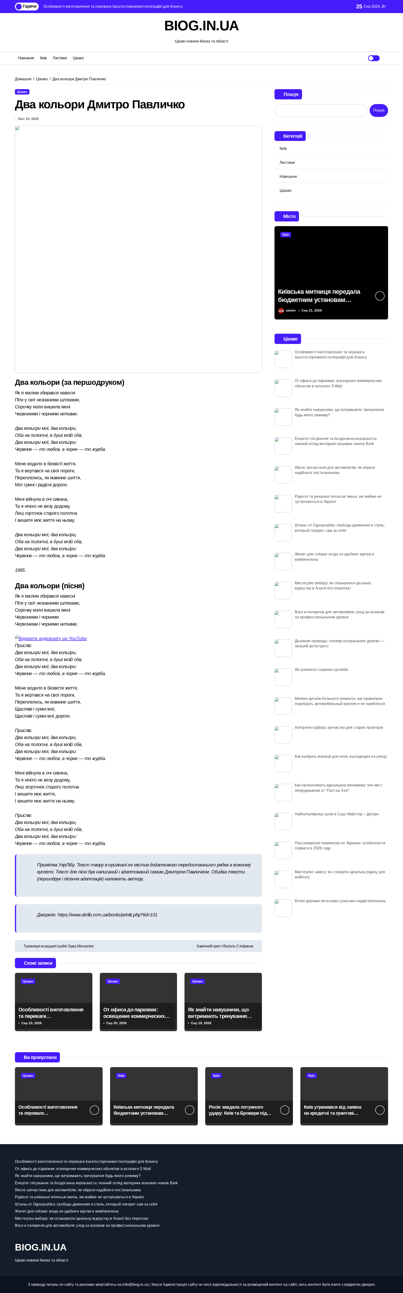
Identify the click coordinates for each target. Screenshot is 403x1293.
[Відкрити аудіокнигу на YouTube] (138, 638)
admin (291, 310)
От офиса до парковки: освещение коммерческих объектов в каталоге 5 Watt (135, 1016)
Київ (43, 58)
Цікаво (78, 58)
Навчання (26, 58)
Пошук (291, 94)
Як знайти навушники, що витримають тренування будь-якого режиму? (218, 1016)
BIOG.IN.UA (201, 25)
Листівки (60, 58)
